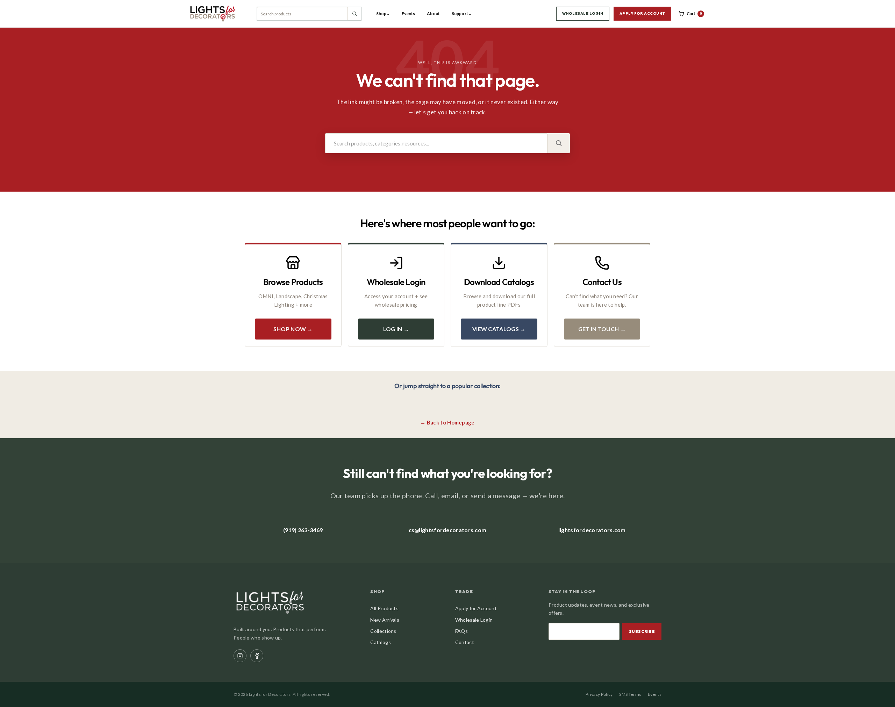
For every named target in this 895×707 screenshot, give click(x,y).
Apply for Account (476, 608)
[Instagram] (240, 655)
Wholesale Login (474, 620)
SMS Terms (630, 694)
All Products (384, 608)
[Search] (354, 13)
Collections (383, 631)
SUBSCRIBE (642, 631)
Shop (383, 13)
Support (461, 13)
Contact (464, 642)
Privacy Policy (599, 694)
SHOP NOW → (293, 329)
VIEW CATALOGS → (499, 329)
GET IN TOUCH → (602, 329)
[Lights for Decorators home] (215, 14)
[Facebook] (256, 655)
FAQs (461, 631)
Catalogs (380, 642)
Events (408, 13)
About (433, 13)
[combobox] (302, 13)
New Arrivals (384, 620)
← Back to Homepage (447, 422)
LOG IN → (396, 329)
